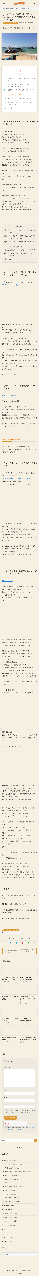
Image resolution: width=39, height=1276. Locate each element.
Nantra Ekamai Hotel (9, 395)
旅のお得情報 (8, 1209)
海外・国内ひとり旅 (10, 1160)
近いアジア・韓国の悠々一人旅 (13, 1164)
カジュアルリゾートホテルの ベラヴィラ (21, 99)
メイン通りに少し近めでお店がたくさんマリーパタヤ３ (21, 103)
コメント (7, 1067)
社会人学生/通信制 (9, 1225)
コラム (6, 1229)
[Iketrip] (19, 3)
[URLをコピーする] (34, 942)
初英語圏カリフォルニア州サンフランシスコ (17, 1171)
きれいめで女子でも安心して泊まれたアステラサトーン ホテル (21, 85)
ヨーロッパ (8, 1183)
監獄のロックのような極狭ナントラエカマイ (21, 91)
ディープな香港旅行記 (11, 1190)
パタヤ (18, 933)
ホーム (6, 1270)
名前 (5, 1090)
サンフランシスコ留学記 (12, 1179)
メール (5, 1097)
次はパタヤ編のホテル (16, 247)
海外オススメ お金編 (11, 1213)
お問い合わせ (8, 1241)
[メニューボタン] (3, 3)
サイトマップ (31, 1270)
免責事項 (24, 1270)
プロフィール (8, 1237)
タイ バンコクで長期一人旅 (10, 22)
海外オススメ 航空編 (11, 1217)
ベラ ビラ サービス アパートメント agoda (16, 478)
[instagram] (19, 1267)
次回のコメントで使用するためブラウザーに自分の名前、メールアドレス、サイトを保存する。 (20, 1111)
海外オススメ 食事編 (11, 1221)
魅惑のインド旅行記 (10, 1194)
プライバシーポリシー (15, 1270)
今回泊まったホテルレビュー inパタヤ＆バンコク (21, 79)
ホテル (12, 933)
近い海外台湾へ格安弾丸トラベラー (15, 1186)
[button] (4, 942)
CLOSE (19, 74)
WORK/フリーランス (10, 1205)
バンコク (6, 933)
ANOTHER (8, 1233)
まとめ (10, 108)
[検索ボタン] (35, 3)
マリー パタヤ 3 (7, 581)
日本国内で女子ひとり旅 (12, 1168)
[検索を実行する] (35, 1140)
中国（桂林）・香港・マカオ (13, 1198)
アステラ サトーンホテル (10, 285)
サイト (5, 1104)
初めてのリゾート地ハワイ (12, 1175)
